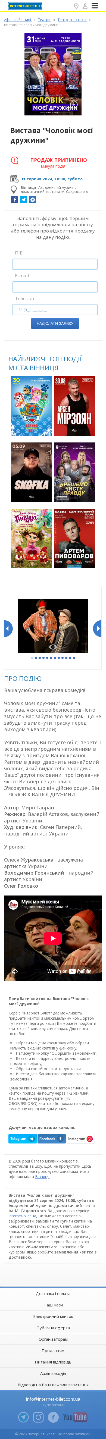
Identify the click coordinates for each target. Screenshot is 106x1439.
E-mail (22, 275)
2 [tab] (36, 658)
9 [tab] (62, 658)
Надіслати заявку (55, 323)
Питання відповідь (53, 1362)
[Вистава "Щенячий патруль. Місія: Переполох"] (31, 406)
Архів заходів (53, 1373)
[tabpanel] (53, 626)
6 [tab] (51, 658)
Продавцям (53, 1350)
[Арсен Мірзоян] (74, 406)
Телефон (24, 298)
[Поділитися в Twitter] (23, 199)
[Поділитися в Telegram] (32, 199)
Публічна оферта (53, 1327)
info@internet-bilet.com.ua (53, 1399)
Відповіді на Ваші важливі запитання (53, 1384)
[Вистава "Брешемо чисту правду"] (74, 472)
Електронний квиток (53, 1316)
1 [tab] (32, 658)
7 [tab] (55, 658)
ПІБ (19, 253)
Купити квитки (32, 428)
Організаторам (53, 1339)
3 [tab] (40, 658)
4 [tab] (43, 658)
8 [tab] (59, 658)
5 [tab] (47, 658)
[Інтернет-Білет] (25, 6)
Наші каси (53, 1305)
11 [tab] (70, 658)
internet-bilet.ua (22, 1215)
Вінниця (42, 1176)
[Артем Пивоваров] (74, 538)
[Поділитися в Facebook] (14, 199)
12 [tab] (74, 658)
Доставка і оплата (53, 1293)
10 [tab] (66, 658)
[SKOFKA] (31, 472)
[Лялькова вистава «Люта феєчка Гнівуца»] (31, 538)
